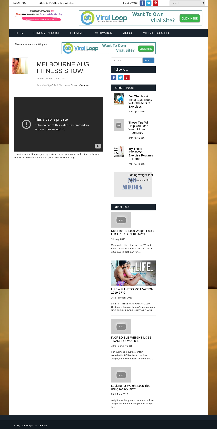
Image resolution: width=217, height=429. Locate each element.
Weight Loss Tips (156, 33)
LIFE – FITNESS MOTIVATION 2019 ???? (132, 290)
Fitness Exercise (46, 33)
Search (203, 3)
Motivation (103, 33)
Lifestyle (77, 33)
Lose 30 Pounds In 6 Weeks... (57, 3)
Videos (127, 33)
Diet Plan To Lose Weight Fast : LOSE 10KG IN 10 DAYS (132, 232)
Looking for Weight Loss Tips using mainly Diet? (130, 387)
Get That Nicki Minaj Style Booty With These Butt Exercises (140, 101)
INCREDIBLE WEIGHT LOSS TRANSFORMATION (131, 339)
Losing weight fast (141, 175)
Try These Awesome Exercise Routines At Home (141, 154)
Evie (54, 85)
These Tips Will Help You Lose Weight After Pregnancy (139, 127)
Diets (18, 33)
